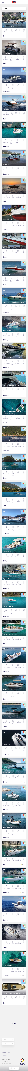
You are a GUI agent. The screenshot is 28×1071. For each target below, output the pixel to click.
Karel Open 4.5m (7, 219)
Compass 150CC (7, 275)
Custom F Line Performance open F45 (13, 993)
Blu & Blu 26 (6, 137)
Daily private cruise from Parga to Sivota (14, 385)
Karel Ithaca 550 (7, 689)
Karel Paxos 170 (7, 164)
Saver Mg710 (6, 772)
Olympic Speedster (8, 579)
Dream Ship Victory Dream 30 (11, 358)
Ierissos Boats (7, 330)
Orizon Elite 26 (7, 551)
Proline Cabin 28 (7, 109)
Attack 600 (6, 661)
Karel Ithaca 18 (7, 192)
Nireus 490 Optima (8, 440)
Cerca (5, 8)
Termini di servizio (6, 1061)
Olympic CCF (6, 910)
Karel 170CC (6, 54)
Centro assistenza (6, 1059)
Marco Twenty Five (8, 523)
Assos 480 (6, 855)
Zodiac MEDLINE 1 (8, 938)
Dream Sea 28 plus (8, 81)
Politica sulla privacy (6, 1063)
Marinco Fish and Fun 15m (10, 634)
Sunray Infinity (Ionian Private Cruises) (13, 302)
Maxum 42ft (6, 744)
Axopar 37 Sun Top (8, 606)
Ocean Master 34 (9, 26)
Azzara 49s (6, 468)
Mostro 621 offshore (8, 883)
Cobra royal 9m (7, 965)
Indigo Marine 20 (7, 827)
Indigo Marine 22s (8, 717)
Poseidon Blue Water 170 (10, 800)
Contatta (4, 1065)
